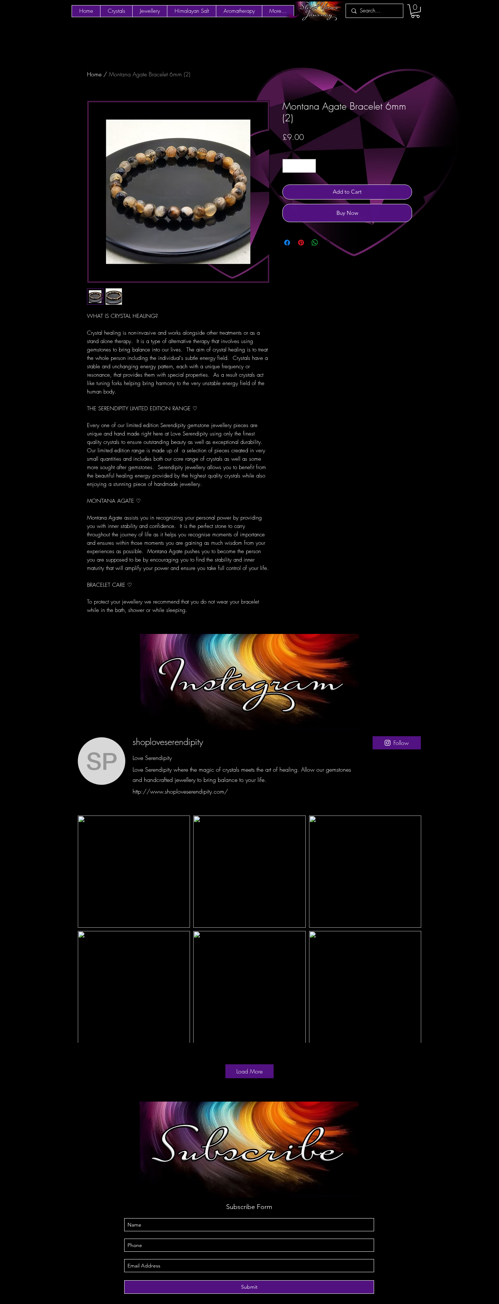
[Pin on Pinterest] (301, 242)
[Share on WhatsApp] (315, 242)
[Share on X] (328, 242)
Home (94, 74)
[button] (415, 11)
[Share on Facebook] (287, 242)
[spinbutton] (299, 166)
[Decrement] (288, 166)
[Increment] (310, 166)
